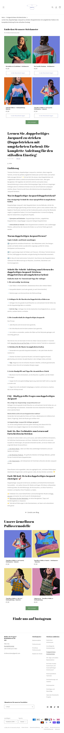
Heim (3, 17)
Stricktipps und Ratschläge (50, 690)
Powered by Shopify (16, 727)
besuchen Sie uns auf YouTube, (20, 343)
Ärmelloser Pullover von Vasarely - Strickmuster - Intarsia (43, 108)
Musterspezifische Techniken (51, 674)
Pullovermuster (36, 644)
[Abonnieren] (32, 707)
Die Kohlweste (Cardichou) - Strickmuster (17, 66)
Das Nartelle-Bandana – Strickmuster (44, 66)
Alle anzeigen (32, 122)
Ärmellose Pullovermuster (36, 649)
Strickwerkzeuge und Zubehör (52, 680)
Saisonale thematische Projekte (52, 696)
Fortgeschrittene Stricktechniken (16, 17)
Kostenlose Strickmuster (49, 641)
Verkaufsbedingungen (48, 729)
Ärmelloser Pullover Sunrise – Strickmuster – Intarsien (46, 561)
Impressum (57, 729)
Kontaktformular (9, 646)
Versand (46, 727)
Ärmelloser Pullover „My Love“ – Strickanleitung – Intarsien (14, 599)
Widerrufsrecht (25, 727)
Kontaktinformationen (55, 727)
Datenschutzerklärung (35, 727)
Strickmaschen (50, 685)
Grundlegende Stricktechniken (50, 647)
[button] (3, 7)
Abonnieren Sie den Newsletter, (19, 498)
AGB (42, 727)
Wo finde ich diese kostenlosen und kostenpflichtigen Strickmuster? (51, 667)
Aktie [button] (10, 163)
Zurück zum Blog (33, 512)
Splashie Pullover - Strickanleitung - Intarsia (16, 108)
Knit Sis (18, 158)
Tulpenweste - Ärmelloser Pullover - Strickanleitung (44, 599)
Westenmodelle (36, 640)
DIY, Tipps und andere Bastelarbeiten (52, 659)
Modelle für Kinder (37, 653)
